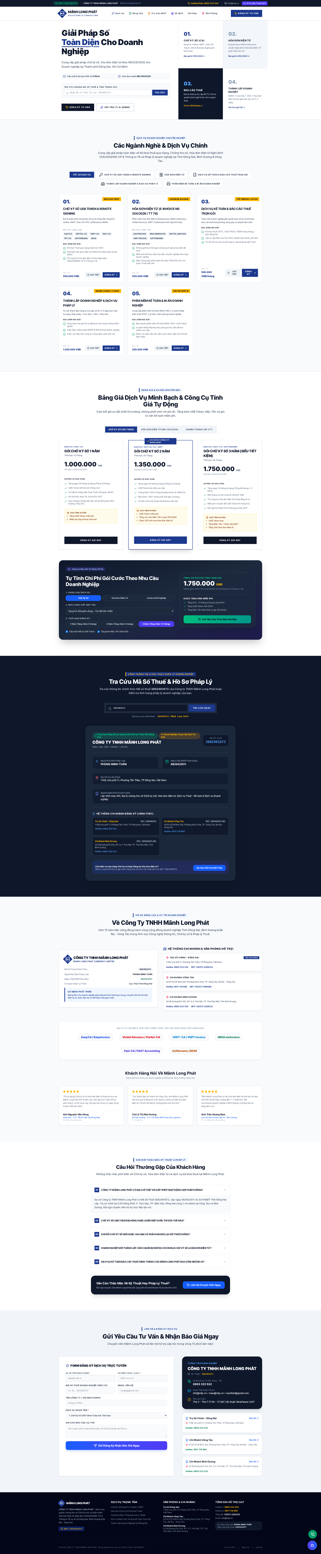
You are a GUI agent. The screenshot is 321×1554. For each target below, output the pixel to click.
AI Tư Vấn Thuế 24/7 (256, 3)
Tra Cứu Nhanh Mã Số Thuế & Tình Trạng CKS (90, 87)
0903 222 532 (202, 1384)
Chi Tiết (94, 275)
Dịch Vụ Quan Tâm (77, 1410)
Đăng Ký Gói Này (91, 540)
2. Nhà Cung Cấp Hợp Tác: (81, 605)
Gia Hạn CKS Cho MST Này (209, 868)
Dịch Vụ (119, 13)
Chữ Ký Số (83, 598)
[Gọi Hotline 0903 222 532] (312, 1534)
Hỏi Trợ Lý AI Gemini (117, 107)
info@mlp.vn (233, 3)
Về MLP (179, 13)
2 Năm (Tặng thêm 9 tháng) (119, 624)
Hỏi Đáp (192, 13)
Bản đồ (252, 1418)
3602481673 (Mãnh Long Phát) (173, 716)
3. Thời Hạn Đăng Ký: (78, 618)
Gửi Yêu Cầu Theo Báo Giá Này (219, 619)
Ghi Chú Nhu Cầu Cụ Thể (80, 1422)
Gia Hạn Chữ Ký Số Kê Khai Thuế (126, 1511)
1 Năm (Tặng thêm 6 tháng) (83, 624)
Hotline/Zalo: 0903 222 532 (205, 3)
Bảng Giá (138, 13)
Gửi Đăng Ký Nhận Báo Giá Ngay (119, 1445)
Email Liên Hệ (125, 1385)
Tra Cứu (160, 92)
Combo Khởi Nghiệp (156, 598)
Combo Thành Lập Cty (199, 429)
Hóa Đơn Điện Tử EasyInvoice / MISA (128, 1515)
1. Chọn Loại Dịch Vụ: (78, 592)
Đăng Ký (110, 275)
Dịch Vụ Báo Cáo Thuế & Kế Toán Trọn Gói (131, 1519)
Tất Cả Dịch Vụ (82, 174)
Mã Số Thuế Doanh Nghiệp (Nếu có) (87, 1385)
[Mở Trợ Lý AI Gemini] (312, 1545)
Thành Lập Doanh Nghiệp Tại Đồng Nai (129, 1523)
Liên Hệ (259, 1547)
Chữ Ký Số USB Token (121, 429)
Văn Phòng (211, 13)
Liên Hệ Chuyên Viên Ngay (206, 1285)
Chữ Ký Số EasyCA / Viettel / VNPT (127, 1507)
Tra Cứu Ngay (202, 708)
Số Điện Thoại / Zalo (129, 1373)
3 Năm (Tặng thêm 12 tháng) (156, 624)
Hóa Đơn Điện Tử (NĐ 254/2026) (159, 429)
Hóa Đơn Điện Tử (120, 598)
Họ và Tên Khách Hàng (78, 1373)
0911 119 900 (231, 1510)
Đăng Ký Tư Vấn (248, 13)
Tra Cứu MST (158, 13)
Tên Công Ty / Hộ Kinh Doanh (83, 1397)
